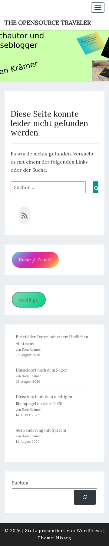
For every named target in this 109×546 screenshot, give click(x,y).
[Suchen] (85, 497)
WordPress (89, 530)
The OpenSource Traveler (48, 22)
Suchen (20, 483)
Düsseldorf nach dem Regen (42, 370)
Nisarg (63, 538)
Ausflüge (28, 300)
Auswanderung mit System (41, 430)
